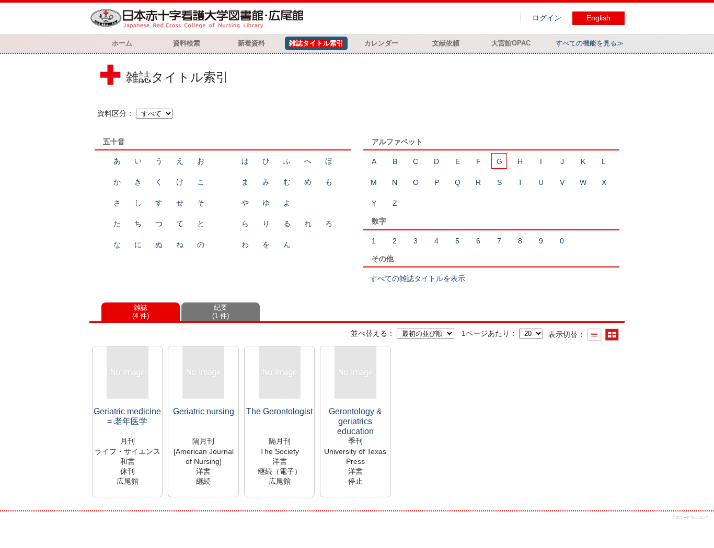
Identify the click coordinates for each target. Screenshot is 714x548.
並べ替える (369, 333)
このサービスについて (690, 517)
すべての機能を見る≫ (590, 43)
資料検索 (186, 43)
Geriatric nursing (203, 411)
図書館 (199, 18)
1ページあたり (486, 333)
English (598, 18)
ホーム (122, 43)
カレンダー (381, 43)
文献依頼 (445, 43)
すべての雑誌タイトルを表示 (417, 278)
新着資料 (251, 43)
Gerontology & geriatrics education (355, 421)
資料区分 (111, 113)
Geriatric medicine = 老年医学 (127, 416)
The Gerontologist (279, 411)
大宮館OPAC (511, 43)
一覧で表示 (595, 335)
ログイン (546, 18)
